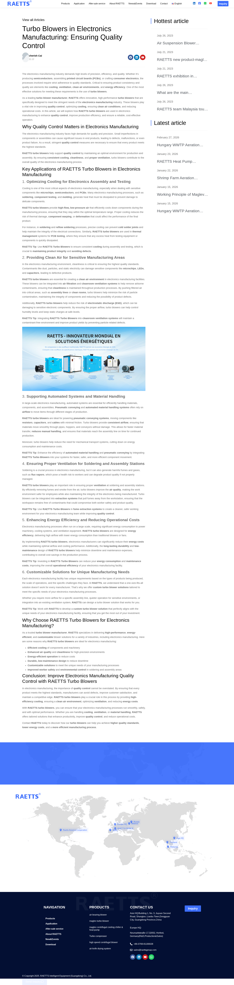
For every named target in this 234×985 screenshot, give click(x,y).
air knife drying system (100, 948)
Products (65, 3)
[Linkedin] (136, 57)
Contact (164, 3)
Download (151, 3)
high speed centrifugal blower (103, 942)
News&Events (135, 3)
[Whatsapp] (151, 957)
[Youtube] (142, 57)
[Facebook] (130, 57)
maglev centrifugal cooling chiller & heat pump (106, 928)
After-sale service (97, 3)
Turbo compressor (98, 936)
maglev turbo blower (99, 921)
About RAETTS (116, 3)
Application (79, 3)
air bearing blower (98, 915)
